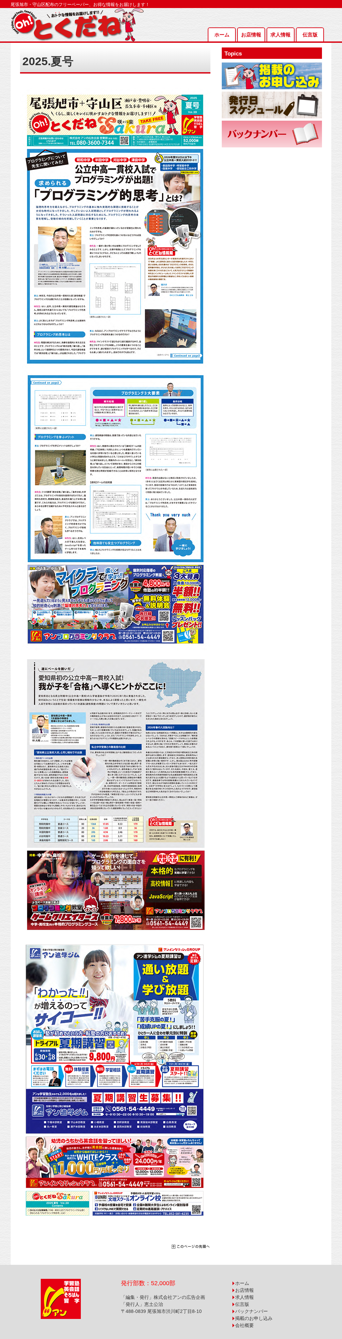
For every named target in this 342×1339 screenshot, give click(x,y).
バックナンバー (251, 1311)
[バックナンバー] (272, 134)
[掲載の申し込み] (272, 76)
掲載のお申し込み (254, 1318)
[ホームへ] (77, 11)
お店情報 (251, 34)
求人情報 (281, 34)
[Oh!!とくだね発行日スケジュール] (272, 105)
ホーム (221, 34)
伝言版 (310, 34)
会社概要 (244, 1325)
